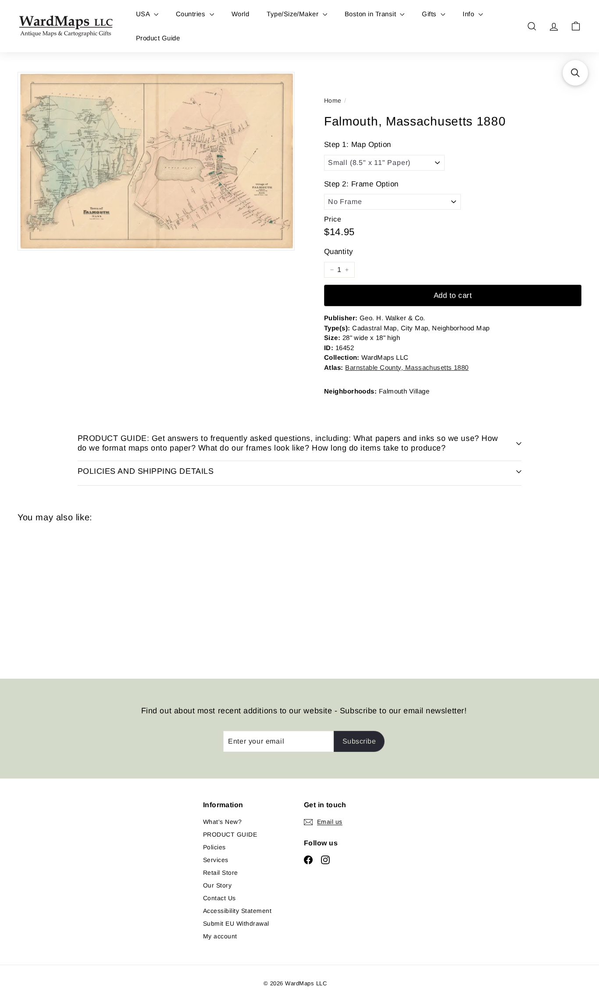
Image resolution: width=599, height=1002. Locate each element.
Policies (214, 847)
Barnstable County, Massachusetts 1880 (407, 367)
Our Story (217, 885)
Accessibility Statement (237, 910)
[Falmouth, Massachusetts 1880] (61, 594)
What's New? (222, 821)
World (240, 14)
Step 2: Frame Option (361, 184)
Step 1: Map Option (357, 144)
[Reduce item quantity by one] (332, 270)
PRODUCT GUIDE (230, 834)
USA (144, 14)
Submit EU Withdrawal (236, 923)
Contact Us (219, 898)
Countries (191, 14)
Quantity (338, 251)
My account (220, 936)
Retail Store (220, 872)
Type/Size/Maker (294, 14)
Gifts (430, 14)
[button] (575, 73)
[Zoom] (156, 161)
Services (215, 859)
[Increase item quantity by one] (347, 270)
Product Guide (158, 38)
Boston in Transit (371, 14)
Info (469, 14)
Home (333, 100)
